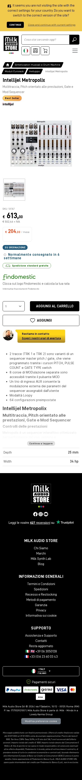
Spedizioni (41, 589)
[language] (25, 50)
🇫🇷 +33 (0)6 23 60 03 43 (41, 656)
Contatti (41, 641)
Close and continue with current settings (51, 24)
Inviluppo (34, 71)
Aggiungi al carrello (54, 306)
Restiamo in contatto (41, 336)
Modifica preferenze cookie (41, 721)
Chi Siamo (41, 548)
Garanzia (41, 605)
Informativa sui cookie (41, 615)
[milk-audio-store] (11, 45)
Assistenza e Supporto (41, 635)
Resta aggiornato (41, 646)
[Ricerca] (74, 40)
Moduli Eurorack (14, 71)
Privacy (41, 610)
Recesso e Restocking (41, 594)
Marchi (41, 553)
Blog (41, 564)
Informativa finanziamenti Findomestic (21, 289)
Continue (15, 24)
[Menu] (75, 50)
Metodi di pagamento (41, 600)
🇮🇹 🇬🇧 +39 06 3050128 (41, 651)
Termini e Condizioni (41, 584)
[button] (41, 671)
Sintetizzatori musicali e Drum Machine (37, 64)
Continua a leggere (41, 443)
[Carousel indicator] (14, 190)
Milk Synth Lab (41, 558)
